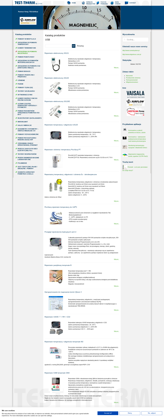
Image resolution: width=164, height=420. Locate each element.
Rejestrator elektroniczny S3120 (57, 78)
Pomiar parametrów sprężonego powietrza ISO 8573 (28, 112)
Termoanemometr (132, 80)
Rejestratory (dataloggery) (30, 118)
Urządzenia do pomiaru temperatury (27, 43)
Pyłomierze (22, 163)
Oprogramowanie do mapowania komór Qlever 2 (63, 292)
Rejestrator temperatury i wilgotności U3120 (61, 125)
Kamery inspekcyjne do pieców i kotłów (27, 99)
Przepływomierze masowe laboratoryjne (28, 158)
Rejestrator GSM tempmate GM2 (57, 373)
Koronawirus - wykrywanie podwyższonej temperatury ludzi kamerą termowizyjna (137, 139)
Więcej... (116, 68)
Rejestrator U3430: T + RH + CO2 (57, 317)
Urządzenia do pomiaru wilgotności (27, 52)
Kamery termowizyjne (27, 48)
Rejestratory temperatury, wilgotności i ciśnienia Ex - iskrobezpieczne (71, 174)
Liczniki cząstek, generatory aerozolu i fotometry (27, 105)
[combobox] (135, 39)
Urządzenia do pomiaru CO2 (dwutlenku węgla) (29, 67)
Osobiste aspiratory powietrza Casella (26, 173)
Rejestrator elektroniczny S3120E (57, 101)
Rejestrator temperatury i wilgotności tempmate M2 (64, 342)
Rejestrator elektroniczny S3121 (57, 53)
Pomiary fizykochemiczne (28, 134)
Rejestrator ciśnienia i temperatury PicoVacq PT (63, 150)
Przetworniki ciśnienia (133, 78)
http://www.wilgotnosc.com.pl (131, 54)
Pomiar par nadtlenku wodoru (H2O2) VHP (27, 139)
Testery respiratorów (27, 154)
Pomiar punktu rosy (26, 57)
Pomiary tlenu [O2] (25, 87)
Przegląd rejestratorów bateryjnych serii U (60, 232)
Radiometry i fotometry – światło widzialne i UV (28, 130)
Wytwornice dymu (25, 95)
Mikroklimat (23, 122)
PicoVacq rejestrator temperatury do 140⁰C (61, 207)
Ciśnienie (21, 80)
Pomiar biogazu (24, 71)
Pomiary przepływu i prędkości (26, 76)
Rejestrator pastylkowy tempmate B (58, 265)
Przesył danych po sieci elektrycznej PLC (27, 149)
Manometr (129, 76)
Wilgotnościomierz (132, 82)
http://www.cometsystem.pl (131, 50)
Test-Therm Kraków (28, 3)
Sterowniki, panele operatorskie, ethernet (28, 144)
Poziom (20, 84)
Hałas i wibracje (25, 125)
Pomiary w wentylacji (27, 39)
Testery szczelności (26, 91)
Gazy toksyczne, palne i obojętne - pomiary (27, 167)
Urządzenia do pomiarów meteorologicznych (28, 61)
